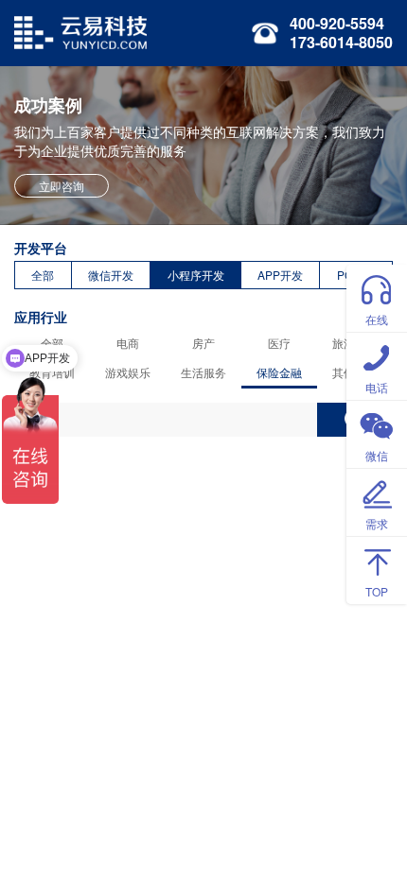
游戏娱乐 (127, 372)
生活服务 (203, 372)
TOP (376, 591)
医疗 (279, 343)
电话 (376, 387)
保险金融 (279, 372)
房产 (203, 343)
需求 (376, 523)
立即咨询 (61, 186)
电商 (127, 343)
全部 (42, 275)
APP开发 (280, 275)
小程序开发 (196, 275)
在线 (376, 319)
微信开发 (110, 275)
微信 (376, 455)
